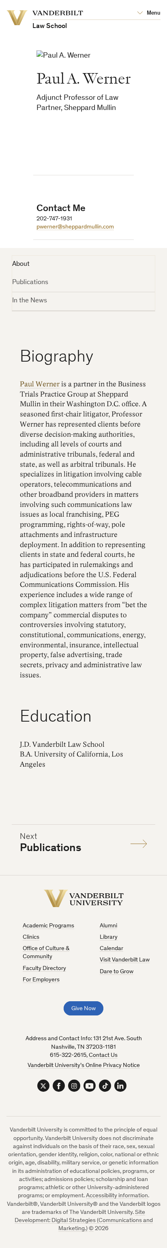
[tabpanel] (84, 587)
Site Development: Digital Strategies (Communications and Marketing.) (84, 1220)
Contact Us (103, 1055)
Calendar (111, 949)
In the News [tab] (29, 300)
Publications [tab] (30, 282)
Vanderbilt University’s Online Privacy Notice (84, 1066)
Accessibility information (117, 1196)
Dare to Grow (116, 972)
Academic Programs (48, 926)
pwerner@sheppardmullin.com (75, 227)
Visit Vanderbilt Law (125, 960)
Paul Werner (40, 384)
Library (109, 937)
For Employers (41, 980)
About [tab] (21, 264)
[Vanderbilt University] (83, 898)
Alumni (108, 926)
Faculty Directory (44, 969)
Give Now (83, 1009)
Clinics (31, 937)
